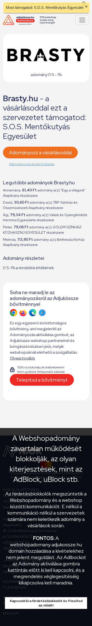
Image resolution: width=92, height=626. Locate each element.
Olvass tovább (22, 358)
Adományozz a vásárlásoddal (40, 152)
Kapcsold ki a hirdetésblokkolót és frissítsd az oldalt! (46, 603)
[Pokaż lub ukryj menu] (82, 20)
